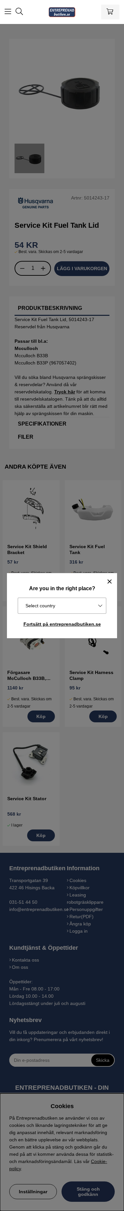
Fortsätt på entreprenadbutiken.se (62, 624)
